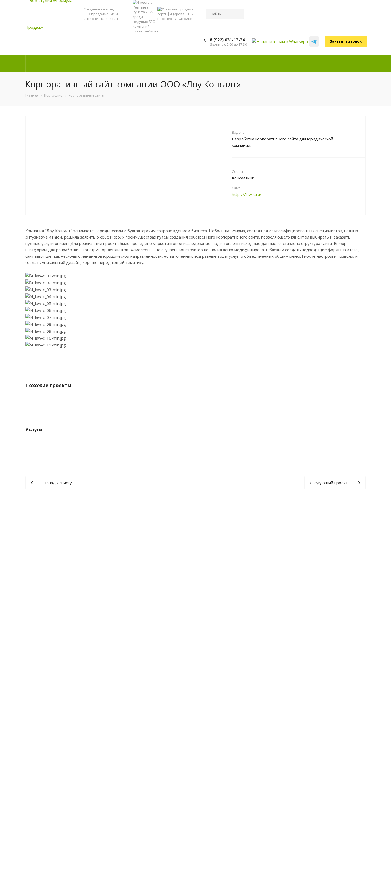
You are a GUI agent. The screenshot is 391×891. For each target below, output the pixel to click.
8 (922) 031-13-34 (227, 40)
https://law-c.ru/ (246, 194)
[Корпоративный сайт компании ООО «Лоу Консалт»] (128, 132)
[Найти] (237, 14)
